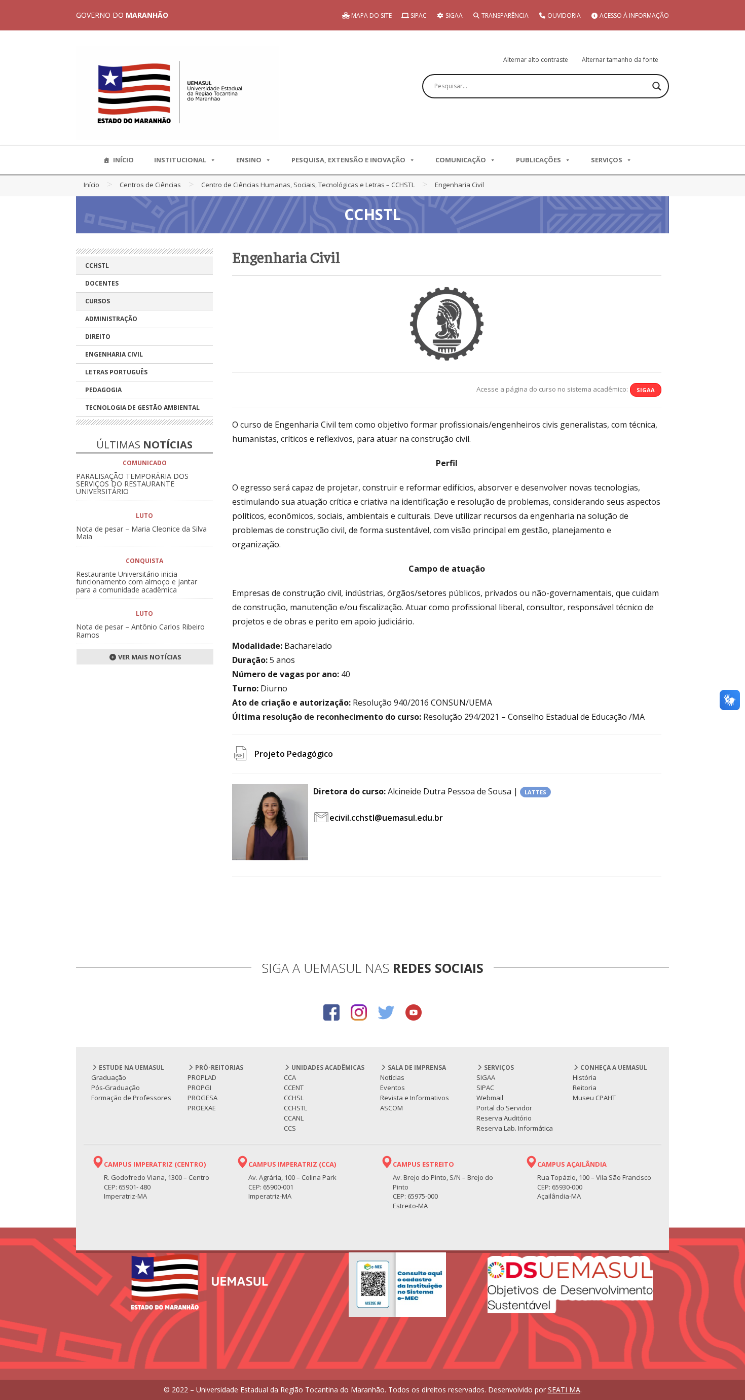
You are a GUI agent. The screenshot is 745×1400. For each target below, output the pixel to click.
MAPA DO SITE (371, 15)
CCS (290, 1128)
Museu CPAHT (594, 1097)
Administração (111, 318)
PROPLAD (202, 1077)
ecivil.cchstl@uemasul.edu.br (386, 817)
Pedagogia (103, 390)
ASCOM (391, 1107)
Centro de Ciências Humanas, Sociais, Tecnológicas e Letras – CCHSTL (308, 184)
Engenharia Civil (114, 354)
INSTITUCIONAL (180, 159)
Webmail (489, 1097)
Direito (97, 336)
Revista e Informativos (414, 1097)
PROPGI (199, 1087)
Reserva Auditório (504, 1118)
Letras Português (116, 372)
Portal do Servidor (504, 1107)
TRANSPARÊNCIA (504, 15)
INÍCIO (123, 159)
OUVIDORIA (563, 15)
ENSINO (249, 159)
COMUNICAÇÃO (460, 159)
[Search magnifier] (657, 86)
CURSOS (97, 301)
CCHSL (294, 1097)
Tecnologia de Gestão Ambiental (142, 407)
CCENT (294, 1087)
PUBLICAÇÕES (538, 159)
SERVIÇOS (606, 159)
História (585, 1077)
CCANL (294, 1118)
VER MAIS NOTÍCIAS (149, 656)
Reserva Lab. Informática (514, 1128)
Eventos (392, 1087)
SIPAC (418, 15)
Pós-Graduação (115, 1087)
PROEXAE (202, 1107)
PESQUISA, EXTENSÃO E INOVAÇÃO (348, 159)
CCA (290, 1077)
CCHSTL (97, 265)
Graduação (108, 1077)
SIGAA (453, 15)
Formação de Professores (131, 1097)
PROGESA (202, 1097)
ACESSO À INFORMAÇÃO (633, 15)
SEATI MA (564, 1389)
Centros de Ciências (150, 184)
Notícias (392, 1077)
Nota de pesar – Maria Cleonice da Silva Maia (141, 532)
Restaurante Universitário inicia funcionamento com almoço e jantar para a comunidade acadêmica (136, 581)
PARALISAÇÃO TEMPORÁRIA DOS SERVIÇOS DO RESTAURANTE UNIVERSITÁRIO (132, 484)
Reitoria (585, 1087)
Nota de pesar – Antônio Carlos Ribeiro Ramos (140, 630)
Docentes (102, 283)
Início (91, 184)
